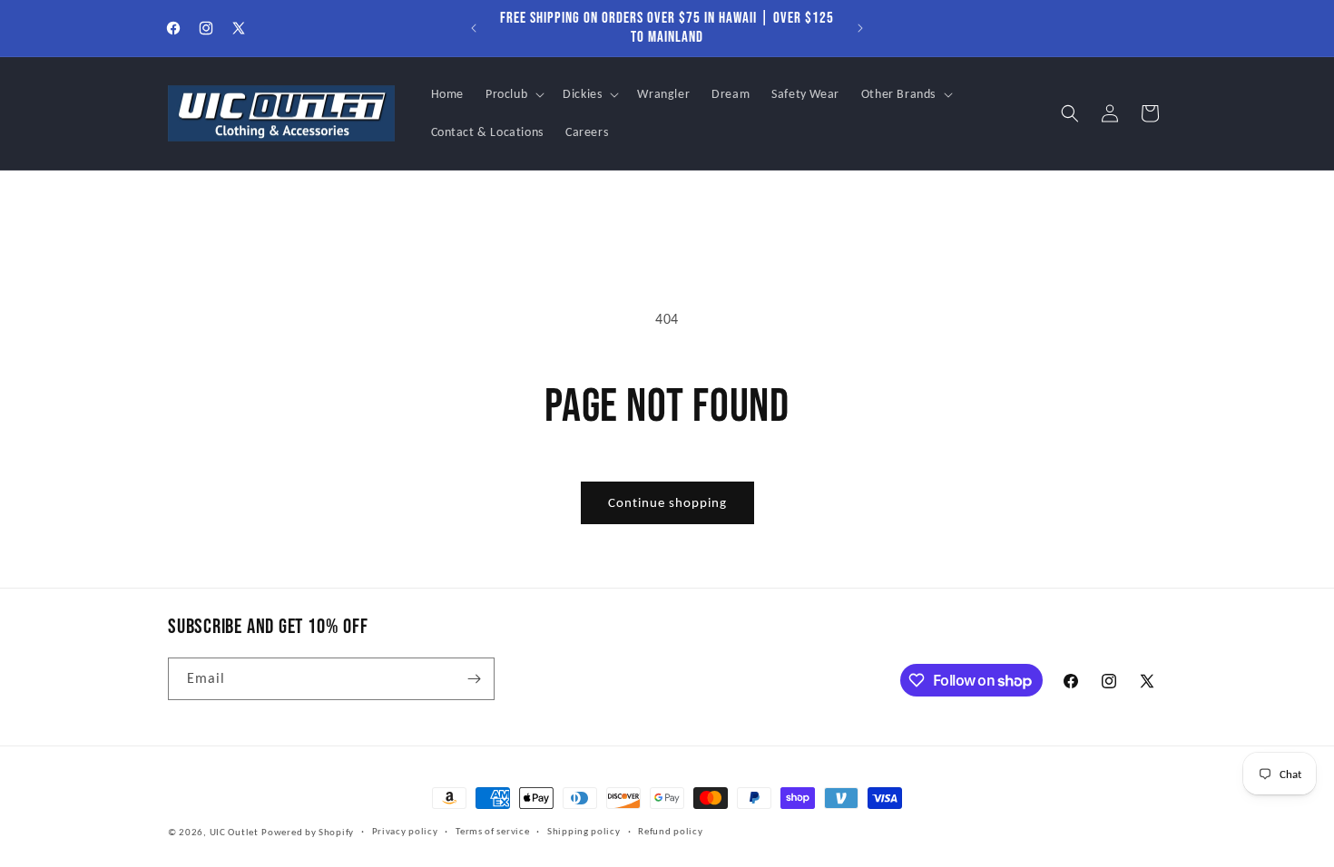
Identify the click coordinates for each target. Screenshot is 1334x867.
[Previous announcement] (474, 28)
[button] (513, 94)
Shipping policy (584, 831)
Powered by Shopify (307, 832)
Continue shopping (667, 502)
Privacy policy (405, 831)
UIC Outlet (234, 832)
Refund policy (670, 831)
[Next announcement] (860, 28)
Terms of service (492, 831)
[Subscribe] (474, 679)
